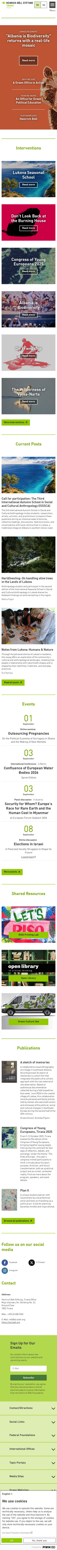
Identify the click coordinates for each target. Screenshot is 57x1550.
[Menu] (52, 5)
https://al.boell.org (11, 1322)
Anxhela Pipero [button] (42, 1118)
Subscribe (28, 1377)
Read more (28, 60)
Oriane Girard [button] (27, 1118)
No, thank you (39, 1540)
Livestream (27, 857)
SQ (43, 5)
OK (11, 1540)
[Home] (17, 5)
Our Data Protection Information (16, 1533)
